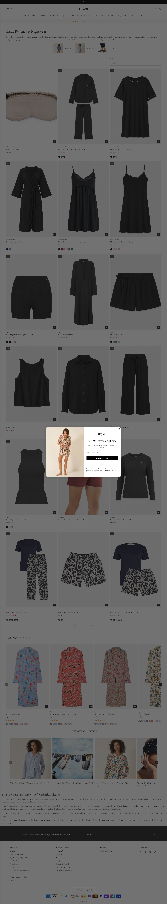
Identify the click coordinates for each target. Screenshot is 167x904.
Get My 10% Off (102, 458)
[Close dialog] (119, 429)
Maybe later (102, 464)
